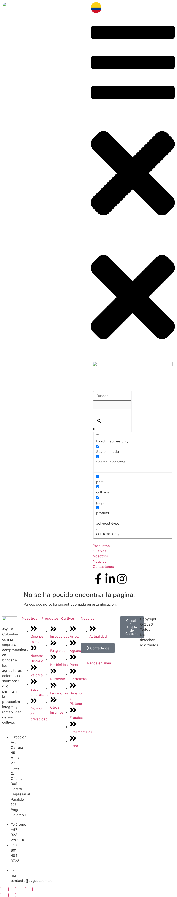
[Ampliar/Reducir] (3, 889)
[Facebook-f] (98, 578)
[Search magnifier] (99, 421)
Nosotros (29, 618)
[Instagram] (122, 578)
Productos (50, 618)
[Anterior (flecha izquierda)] (3, 895)
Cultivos (68, 618)
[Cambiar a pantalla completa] (12, 889)
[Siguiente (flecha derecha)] (12, 895)
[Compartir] (20, 889)
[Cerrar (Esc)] (29, 889)
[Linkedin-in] (110, 578)
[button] (133, 125)
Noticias (87, 618)
